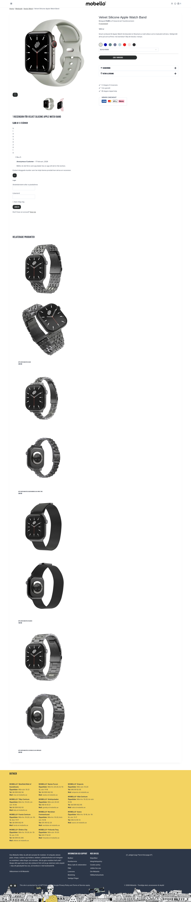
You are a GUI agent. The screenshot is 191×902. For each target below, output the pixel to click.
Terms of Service (79, 885)
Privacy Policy (64, 885)
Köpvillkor (94, 858)
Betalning (71, 875)
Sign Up (33, 212)
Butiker (70, 858)
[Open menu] (11, 3)
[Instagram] (15, 885)
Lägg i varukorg (118, 58)
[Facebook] (11, 885)
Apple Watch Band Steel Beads (24, 362)
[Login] (172, 4)
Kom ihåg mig (19, 202)
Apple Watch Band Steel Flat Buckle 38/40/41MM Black (29, 750)
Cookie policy (95, 865)
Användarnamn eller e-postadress (25, 184)
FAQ (69, 868)
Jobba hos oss (95, 868)
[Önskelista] (175, 4)
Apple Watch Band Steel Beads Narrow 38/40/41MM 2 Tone (30, 491)
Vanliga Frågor (73, 878)
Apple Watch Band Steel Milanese (25, 621)
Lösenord (16, 193)
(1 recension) (103, 23)
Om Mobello (94, 871)
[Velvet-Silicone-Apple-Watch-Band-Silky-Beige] (52, 53)
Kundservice (72, 861)
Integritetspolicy (96, 861)
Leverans (71, 871)
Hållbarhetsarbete (97, 875)
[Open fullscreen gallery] (15, 95)
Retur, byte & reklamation (77, 865)
